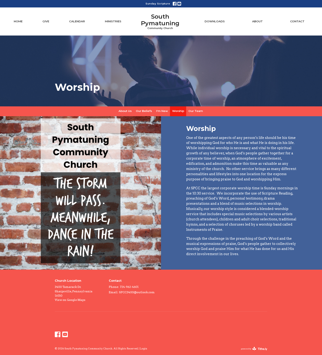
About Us (125, 111)
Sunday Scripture (158, 3)
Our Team (195, 111)
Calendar (77, 21)
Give (45, 21)
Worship (178, 111)
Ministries (113, 21)
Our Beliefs (144, 111)
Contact (297, 21)
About (257, 21)
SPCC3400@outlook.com (137, 292)
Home (18, 21)
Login (143, 348)
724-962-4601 (129, 287)
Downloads (215, 21)
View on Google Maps (70, 300)
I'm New (162, 111)
